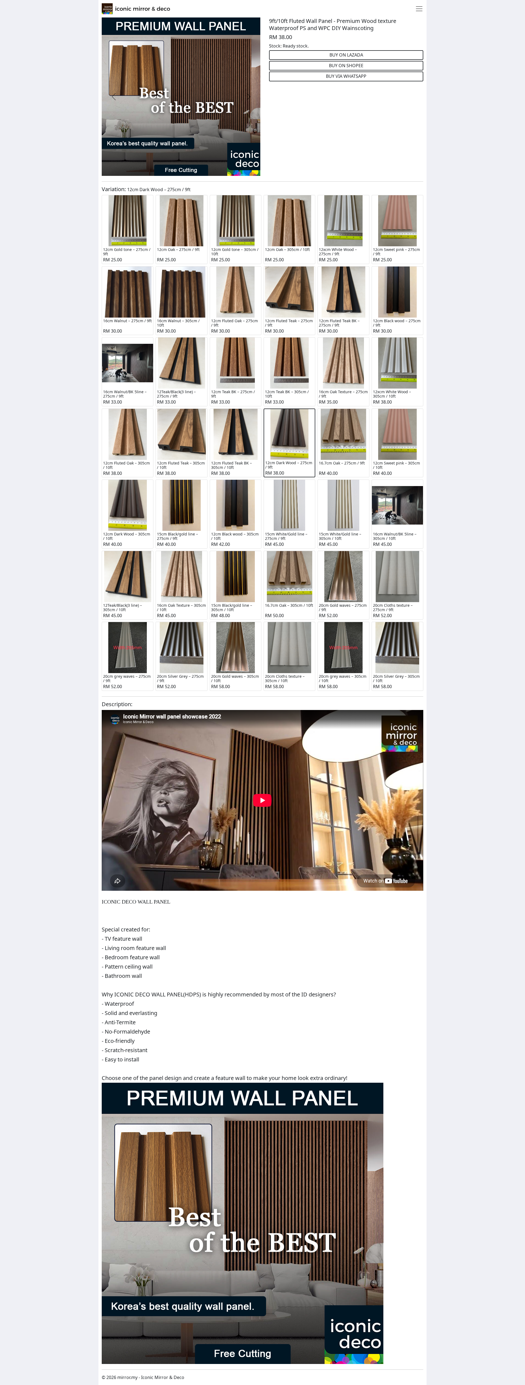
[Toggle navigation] (419, 9)
